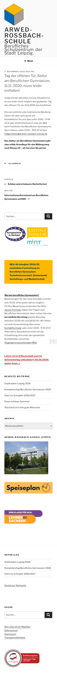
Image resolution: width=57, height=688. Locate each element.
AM (32, 72)
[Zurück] (53, 341)
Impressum (10, 634)
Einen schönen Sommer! (17, 401)
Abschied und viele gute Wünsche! (22, 407)
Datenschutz (11, 630)
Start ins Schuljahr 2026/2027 (20, 395)
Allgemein (14, 163)
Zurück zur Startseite (15, 585)
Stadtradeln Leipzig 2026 (17, 383)
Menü (30, 61)
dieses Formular (12, 310)
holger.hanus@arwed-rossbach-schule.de (25, 134)
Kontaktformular (13, 328)
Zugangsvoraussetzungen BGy (21, 342)
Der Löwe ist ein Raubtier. (17, 626)
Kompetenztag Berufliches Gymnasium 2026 (27, 389)
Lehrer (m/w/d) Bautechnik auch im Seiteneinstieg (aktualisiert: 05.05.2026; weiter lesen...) (26, 360)
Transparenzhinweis (14, 637)
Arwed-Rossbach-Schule (24, 35)
